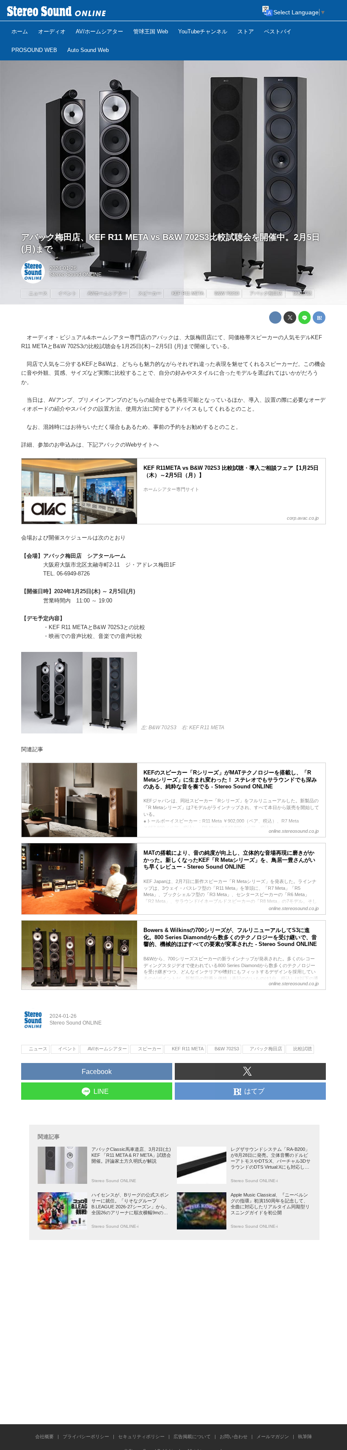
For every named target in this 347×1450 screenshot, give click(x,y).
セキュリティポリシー (141, 1436)
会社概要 (44, 1436)
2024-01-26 (63, 268)
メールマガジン (272, 1436)
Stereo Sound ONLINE (76, 275)
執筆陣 (305, 1436)
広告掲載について (192, 1436)
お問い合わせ (234, 1436)
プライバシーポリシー (86, 1436)
